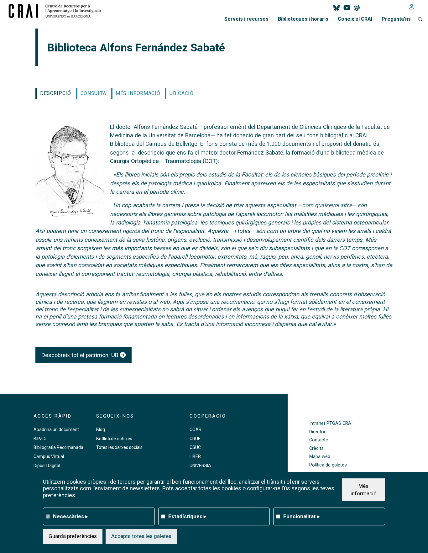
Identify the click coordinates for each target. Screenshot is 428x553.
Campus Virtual (49, 456)
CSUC (195, 447)
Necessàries (70, 516)
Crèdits (316, 448)
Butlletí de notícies (114, 438)
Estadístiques (187, 516)
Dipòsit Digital (47, 465)
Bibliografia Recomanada (58, 447)
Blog (100, 429)
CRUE (195, 438)
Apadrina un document (56, 429)
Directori (317, 431)
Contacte (318, 440)
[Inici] (57, 11)
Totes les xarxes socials (119, 447)
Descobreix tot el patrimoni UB (80, 355)
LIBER (195, 456)
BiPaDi (40, 438)
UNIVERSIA (200, 465)
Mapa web (319, 456)
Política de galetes (328, 465)
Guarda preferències (73, 536)
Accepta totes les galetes (141, 536)
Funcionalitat (301, 516)
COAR (195, 429)
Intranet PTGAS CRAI (330, 423)
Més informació (364, 489)
